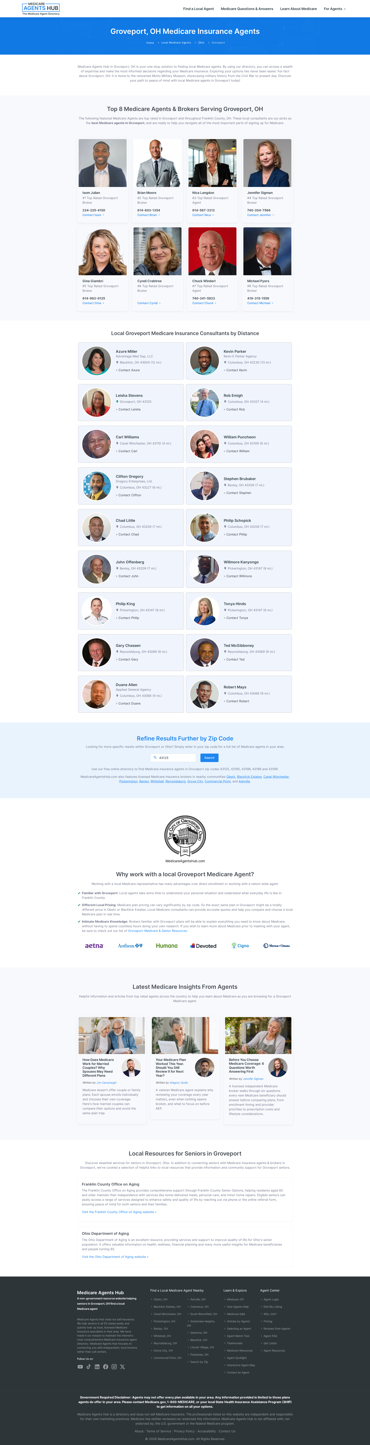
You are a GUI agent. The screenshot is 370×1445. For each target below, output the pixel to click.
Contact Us (227, 1431)
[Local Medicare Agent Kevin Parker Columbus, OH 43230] (204, 361)
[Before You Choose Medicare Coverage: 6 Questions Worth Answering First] (258, 1035)
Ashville (244, 781)
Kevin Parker (235, 351)
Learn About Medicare (298, 9)
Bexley (144, 781)
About (139, 1431)
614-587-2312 (203, 210)
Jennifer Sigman (260, 193)
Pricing (267, 1321)
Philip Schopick (237, 520)
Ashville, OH (197, 1299)
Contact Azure (129, 370)
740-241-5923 (203, 298)
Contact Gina (92, 303)
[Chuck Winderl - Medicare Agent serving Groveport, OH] (212, 251)
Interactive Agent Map (240, 1365)
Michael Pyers (258, 281)
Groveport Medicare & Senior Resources (157, 931)
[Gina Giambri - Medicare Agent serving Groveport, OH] (103, 251)
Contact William (238, 451)
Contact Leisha (129, 409)
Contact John (128, 576)
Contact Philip (236, 534)
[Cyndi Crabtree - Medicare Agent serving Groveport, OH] (158, 251)
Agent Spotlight (236, 1357)
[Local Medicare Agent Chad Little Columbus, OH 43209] (96, 527)
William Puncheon (240, 437)
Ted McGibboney (239, 645)
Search (209, 758)
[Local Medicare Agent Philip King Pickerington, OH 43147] (96, 611)
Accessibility (207, 1431)
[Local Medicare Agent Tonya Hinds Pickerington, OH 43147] (204, 611)
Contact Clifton (130, 495)
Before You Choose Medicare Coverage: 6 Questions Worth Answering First (246, 1065)
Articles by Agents (238, 1321)
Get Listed (270, 1343)
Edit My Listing (272, 1306)
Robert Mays (235, 687)
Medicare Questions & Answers (247, 9)
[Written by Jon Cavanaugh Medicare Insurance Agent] (131, 1067)
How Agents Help (237, 1306)
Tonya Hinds (235, 604)
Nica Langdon (203, 193)
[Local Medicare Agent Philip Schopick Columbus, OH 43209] (204, 527)
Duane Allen (126, 685)
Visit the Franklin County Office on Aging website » (119, 1212)
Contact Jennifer (259, 215)
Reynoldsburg (176, 781)
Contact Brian (147, 215)
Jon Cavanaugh (106, 1082)
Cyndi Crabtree (149, 281)
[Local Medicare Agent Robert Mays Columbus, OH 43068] (204, 694)
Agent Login (271, 1299)
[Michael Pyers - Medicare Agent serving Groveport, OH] (267, 251)
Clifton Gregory (129, 476)
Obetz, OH (160, 1299)
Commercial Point (218, 781)
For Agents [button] (333, 9)
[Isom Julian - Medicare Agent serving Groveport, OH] (103, 163)
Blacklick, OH (198, 1340)
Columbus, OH (199, 1306)
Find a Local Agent (198, 9)
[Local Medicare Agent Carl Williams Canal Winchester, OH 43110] (96, 444)
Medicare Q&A (235, 1314)
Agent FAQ (270, 1335)
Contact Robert (237, 701)
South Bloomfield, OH (203, 1314)
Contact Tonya (237, 618)
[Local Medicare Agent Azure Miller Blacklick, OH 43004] (96, 361)
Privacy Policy (184, 1431)
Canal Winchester (276, 777)
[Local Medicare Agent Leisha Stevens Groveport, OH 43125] (96, 402)
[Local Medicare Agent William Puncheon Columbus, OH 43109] (204, 444)
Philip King (125, 604)
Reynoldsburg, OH (165, 1343)
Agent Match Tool (237, 1335)
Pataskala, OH (199, 1354)
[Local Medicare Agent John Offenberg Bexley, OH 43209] (96, 569)
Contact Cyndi (147, 303)
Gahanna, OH (198, 1332)
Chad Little (125, 520)
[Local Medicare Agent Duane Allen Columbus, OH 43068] (96, 694)
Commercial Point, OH (167, 1357)
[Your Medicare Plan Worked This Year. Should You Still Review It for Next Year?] (185, 1035)
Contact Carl (128, 451)
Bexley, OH (160, 1328)
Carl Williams (127, 437)
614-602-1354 (148, 210)
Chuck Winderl (203, 281)
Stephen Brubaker (240, 479)
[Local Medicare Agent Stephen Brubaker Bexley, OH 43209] (204, 486)
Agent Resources (274, 1350)
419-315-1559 (258, 298)
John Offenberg (130, 562)
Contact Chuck (203, 303)
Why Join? (270, 1314)
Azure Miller (126, 351)
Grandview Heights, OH (201, 1323)
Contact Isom (92, 215)
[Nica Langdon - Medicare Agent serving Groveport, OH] (212, 163)
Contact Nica (202, 215)
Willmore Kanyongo (241, 562)
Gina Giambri (92, 281)
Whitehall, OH (162, 1335)
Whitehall (157, 781)
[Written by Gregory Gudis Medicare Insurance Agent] (204, 1067)
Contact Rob (235, 409)
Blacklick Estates (249, 777)
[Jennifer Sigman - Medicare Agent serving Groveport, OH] (267, 163)
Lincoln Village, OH (202, 1347)
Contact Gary (128, 659)
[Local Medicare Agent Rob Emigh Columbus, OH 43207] (204, 402)
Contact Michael (259, 303)
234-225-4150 (93, 210)
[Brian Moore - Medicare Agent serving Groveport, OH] (158, 163)
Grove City (195, 781)
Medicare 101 (235, 1299)
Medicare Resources (239, 1350)
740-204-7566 (259, 210)
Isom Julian (91, 193)
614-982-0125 (93, 298)
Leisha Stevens (129, 395)
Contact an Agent (237, 1372)
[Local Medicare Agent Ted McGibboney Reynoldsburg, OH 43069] (204, 652)
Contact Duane (129, 703)
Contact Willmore (239, 576)
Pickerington (128, 781)
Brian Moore (146, 193)
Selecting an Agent (238, 1328)
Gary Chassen (128, 645)
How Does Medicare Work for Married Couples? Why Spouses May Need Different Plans (98, 1067)
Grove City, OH (163, 1350)
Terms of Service (158, 1431)
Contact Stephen (238, 493)
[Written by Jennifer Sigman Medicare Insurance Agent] (278, 1067)
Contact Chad (129, 534)
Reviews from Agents (276, 1328)
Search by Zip (199, 1361)
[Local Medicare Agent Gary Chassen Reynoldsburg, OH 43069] (96, 652)
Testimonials (234, 1343)
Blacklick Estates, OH (167, 1306)
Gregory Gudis (179, 1082)
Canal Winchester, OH (167, 1314)
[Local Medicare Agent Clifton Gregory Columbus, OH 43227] (96, 486)
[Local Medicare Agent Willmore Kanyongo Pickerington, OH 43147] (204, 569)
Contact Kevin (236, 370)
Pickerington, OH (164, 1321)
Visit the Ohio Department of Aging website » (115, 1257)
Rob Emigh (233, 395)
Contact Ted (235, 659)
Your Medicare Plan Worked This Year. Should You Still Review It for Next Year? (171, 1067)
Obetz (230, 777)
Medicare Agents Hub (100, 1292)
